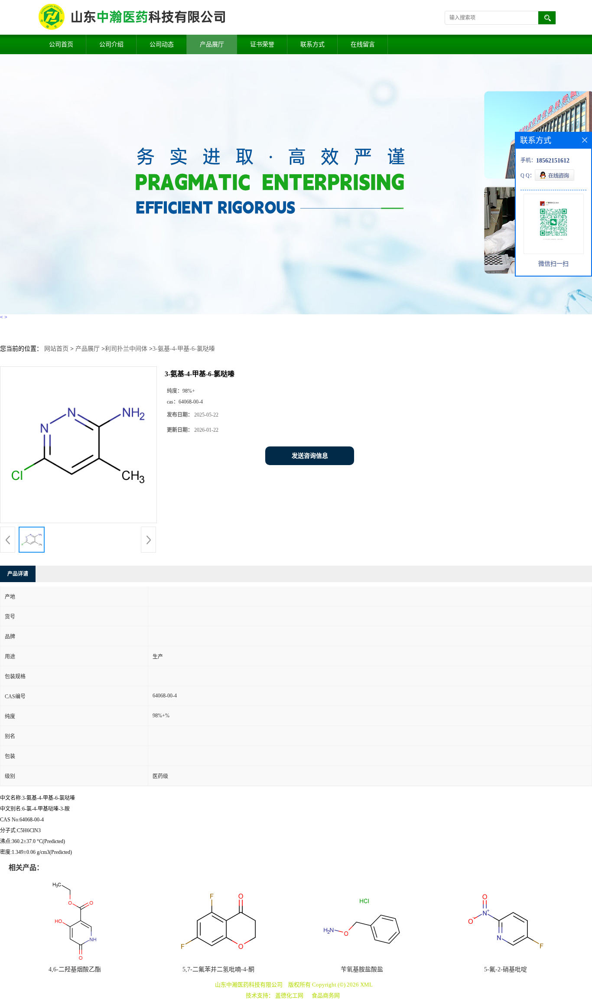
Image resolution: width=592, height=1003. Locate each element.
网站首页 (56, 348)
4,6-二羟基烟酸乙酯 (75, 969)
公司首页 (61, 44)
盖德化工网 (289, 995)
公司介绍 (111, 44)
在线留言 (363, 44)
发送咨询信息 (310, 456)
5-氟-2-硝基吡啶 (505, 969)
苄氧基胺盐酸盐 (362, 969)
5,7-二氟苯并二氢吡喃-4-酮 (218, 969)
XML (366, 984)
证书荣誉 (262, 44)
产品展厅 (212, 44)
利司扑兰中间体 (126, 348)
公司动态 (162, 44)
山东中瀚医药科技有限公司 (249, 984)
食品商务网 (326, 995)
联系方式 (312, 44)
